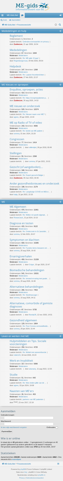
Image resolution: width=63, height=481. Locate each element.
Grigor (31, 264)
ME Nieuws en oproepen (15, 84)
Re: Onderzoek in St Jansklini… (35, 231)
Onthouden (51, 427)
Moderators (23, 55)
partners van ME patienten (33, 399)
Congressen (17, 139)
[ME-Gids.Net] (31, 6)
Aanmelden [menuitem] (61, 16)
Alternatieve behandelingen (26, 286)
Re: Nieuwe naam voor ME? (34, 114)
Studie (13, 374)
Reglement (16, 36)
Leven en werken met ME (15, 336)
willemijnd (32, 147)
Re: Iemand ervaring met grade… (36, 278)
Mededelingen (18, 50)
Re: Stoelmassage (30, 295)
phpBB (23, 469)
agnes (16, 117)
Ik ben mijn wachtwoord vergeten (14, 427)
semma (17, 134)
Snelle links (3, 16)
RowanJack (18, 218)
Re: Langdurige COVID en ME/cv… (36, 192)
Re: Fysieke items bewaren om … (36, 248)
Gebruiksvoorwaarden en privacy (36, 42)
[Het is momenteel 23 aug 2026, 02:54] (56, 25)
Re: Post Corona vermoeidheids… (36, 326)
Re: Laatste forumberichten (33, 75)
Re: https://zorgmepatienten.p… (35, 98)
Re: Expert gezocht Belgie (33, 175)
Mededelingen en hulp (14, 30)
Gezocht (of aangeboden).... (26, 167)
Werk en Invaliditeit (21, 360)
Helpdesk (15, 66)
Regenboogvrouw (21, 61)
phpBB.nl (41, 475)
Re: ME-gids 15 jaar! (31, 58)
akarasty (32, 369)
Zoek (5, 20)
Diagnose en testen (21, 223)
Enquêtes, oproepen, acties (26, 89)
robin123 (17, 355)
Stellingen (16, 153)
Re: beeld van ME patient (32, 131)
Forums (23, 16)
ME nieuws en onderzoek (25, 106)
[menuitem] (59, 25)
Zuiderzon (18, 44)
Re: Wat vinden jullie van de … (34, 383)
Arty (25, 472)
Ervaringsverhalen (21, 256)
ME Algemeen (18, 206)
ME (3, 201)
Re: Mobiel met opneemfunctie (34, 352)
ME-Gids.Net (12, 15)
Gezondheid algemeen (23, 320)
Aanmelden (16, 20)
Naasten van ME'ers (22, 391)
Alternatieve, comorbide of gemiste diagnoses (31, 304)
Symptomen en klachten (24, 240)
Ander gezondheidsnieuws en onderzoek (34, 183)
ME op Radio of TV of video (26, 122)
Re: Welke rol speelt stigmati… (35, 215)
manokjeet (16, 459)
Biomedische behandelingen (27, 270)
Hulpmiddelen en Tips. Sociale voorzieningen (28, 342)
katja (15, 194)
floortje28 (32, 315)
